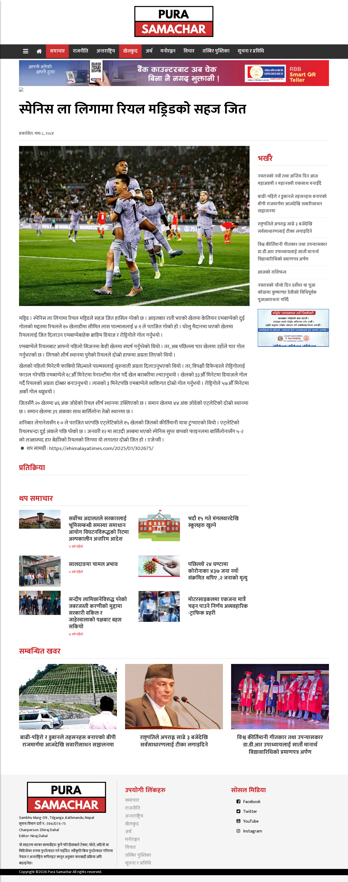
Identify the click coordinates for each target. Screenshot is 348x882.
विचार (189, 51)
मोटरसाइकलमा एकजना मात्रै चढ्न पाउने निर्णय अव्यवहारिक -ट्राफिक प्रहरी (218, 606)
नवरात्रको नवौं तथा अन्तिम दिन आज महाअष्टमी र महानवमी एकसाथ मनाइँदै (289, 179)
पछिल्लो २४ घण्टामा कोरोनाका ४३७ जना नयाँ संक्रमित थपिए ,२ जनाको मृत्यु (217, 571)
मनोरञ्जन (167, 51)
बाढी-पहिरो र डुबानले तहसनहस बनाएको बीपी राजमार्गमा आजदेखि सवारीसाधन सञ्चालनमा (292, 204)
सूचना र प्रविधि (251, 51)
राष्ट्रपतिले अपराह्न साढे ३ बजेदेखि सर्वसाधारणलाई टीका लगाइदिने (285, 227)
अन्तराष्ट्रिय (106, 51)
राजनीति (80, 51)
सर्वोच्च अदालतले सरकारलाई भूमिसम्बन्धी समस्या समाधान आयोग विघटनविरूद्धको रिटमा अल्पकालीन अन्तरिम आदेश (99, 528)
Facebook (251, 802)
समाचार (57, 51)
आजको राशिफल (272, 272)
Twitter (250, 811)
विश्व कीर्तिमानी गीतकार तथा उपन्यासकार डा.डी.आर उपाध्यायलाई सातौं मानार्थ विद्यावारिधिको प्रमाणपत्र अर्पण (292, 252)
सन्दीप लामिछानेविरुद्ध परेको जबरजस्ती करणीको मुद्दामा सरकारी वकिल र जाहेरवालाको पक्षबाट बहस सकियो (98, 613)
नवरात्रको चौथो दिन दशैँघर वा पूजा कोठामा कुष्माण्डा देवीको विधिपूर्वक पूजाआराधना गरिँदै (287, 292)
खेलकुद (130, 51)
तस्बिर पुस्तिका (216, 51)
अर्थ (149, 51)
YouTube (251, 821)
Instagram (252, 831)
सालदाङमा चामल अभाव (93, 564)
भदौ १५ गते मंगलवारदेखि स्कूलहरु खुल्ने (213, 522)
